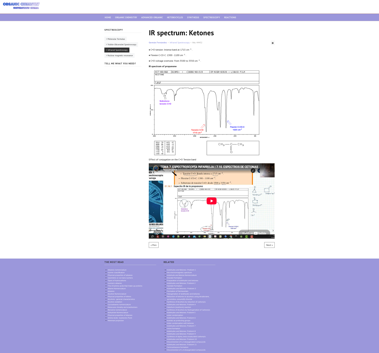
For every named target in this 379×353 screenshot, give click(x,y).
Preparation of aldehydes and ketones (182, 280)
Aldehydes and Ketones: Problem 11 (182, 344)
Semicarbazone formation (177, 347)
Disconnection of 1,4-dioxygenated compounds (186, 350)
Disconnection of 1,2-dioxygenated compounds (186, 342)
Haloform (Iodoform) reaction (179, 307)
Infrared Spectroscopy (118, 50)
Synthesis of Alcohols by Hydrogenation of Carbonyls (188, 310)
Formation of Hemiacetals (177, 291)
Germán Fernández (158, 42)
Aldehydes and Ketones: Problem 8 (181, 331)
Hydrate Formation (174, 286)
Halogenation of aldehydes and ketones (183, 294)
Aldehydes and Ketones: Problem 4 (181, 304)
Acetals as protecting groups (178, 320)
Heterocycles (175, 17)
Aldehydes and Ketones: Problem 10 (182, 339)
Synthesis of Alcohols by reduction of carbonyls (186, 302)
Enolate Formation (174, 278)
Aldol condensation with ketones (180, 323)
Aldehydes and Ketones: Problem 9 (181, 334)
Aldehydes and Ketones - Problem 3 (181, 288)
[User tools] (273, 43)
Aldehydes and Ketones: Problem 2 (181, 283)
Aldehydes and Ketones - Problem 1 (181, 270)
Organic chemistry (126, 17)
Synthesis (193, 17)
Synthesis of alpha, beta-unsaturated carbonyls (186, 336)
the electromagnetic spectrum (179, 272)
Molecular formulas (116, 39)
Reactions (230, 17)
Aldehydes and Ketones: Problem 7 (181, 326)
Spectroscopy (211, 17)
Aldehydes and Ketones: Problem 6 (181, 318)
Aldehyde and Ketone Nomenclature (182, 275)
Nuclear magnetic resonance (120, 55)
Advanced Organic (152, 17)
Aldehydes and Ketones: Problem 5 (181, 312)
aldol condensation (175, 315)
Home (108, 17)
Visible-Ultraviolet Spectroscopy (122, 44)
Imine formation (173, 328)
